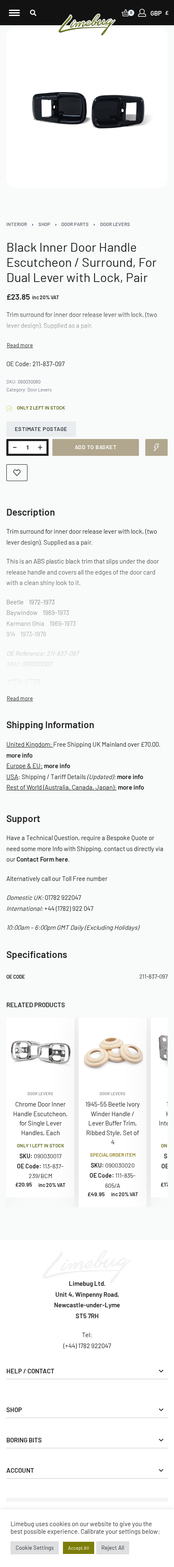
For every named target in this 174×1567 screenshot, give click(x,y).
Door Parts (75, 224)
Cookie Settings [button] (35, 1547)
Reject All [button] (112, 1547)
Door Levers (115, 224)
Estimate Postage (41, 429)
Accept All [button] (78, 1548)
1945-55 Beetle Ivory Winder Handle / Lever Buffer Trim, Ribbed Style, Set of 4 (112, 1123)
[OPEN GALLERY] (87, 107)
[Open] (14, 12)
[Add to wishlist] (16, 472)
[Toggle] (19, 345)
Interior (16, 224)
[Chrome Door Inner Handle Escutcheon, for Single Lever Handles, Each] (40, 1051)
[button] (33, 12)
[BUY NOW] (156, 447)
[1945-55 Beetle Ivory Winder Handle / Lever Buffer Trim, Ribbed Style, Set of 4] (113, 1051)
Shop (44, 224)
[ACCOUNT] (142, 12)
